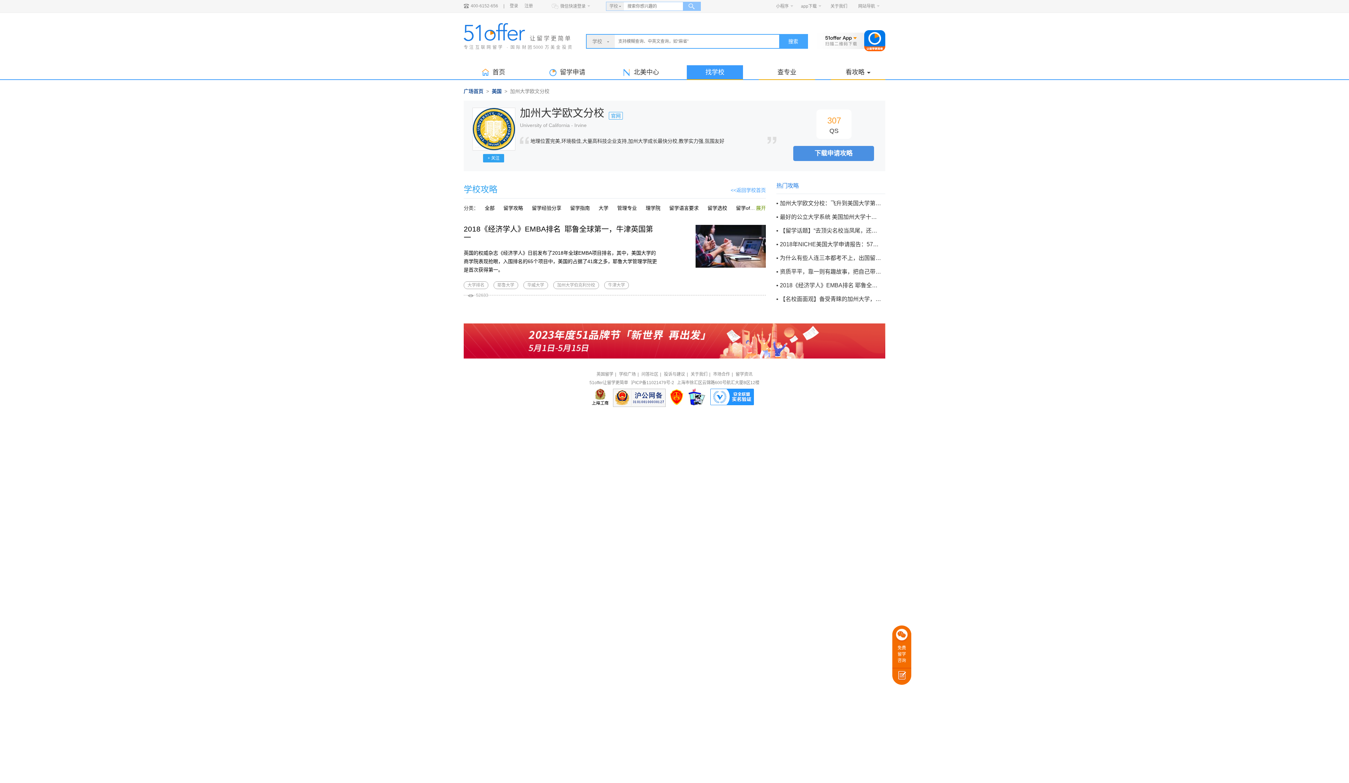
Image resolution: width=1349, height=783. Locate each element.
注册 (528, 6)
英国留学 (605, 374)
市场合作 (721, 374)
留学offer (746, 208)
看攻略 (855, 72)
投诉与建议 (674, 374)
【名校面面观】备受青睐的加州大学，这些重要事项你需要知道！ (830, 299)
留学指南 (580, 208)
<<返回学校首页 (748, 190)
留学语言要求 (684, 208)
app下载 (809, 6)
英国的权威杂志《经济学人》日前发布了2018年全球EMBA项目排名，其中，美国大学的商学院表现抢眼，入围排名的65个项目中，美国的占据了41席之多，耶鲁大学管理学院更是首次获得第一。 (560, 261)
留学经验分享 (546, 208)
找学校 (714, 72)
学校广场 (627, 374)
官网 (616, 116)
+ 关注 (494, 158)
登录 (514, 6)
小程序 (782, 6)
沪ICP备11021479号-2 (652, 382)
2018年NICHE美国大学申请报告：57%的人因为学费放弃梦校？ (830, 244)
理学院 (653, 208)
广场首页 (473, 91)
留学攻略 (513, 208)
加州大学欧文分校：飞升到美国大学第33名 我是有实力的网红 (830, 203)
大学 (603, 208)
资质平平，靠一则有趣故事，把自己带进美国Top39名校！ (830, 272)
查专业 (786, 72)
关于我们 (838, 6)
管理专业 (627, 208)
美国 (497, 91)
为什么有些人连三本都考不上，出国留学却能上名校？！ (830, 258)
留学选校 (717, 208)
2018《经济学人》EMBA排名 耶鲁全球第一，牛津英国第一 (830, 285)
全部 (490, 208)
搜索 (793, 41)
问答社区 (649, 374)
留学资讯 (744, 374)
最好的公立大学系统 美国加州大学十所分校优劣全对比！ (830, 217)
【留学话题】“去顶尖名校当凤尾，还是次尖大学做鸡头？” (830, 231)
